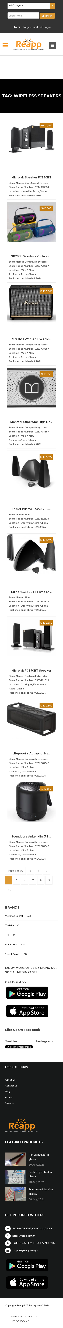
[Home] (25, 44)
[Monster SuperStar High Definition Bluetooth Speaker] (31, 388)
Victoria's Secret (14, 915)
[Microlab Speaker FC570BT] (31, 139)
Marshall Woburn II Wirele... (31, 339)
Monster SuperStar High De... (31, 422)
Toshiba (9, 925)
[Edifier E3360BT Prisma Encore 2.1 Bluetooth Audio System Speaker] (31, 554)
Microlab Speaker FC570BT (31, 177)
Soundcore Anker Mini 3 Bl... (31, 836)
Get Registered (28, 27)
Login (47, 27)
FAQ (7, 1091)
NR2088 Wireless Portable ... (31, 256)
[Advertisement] (31, 61)
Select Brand (12, 954)
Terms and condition (23, 1316)
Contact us (11, 1085)
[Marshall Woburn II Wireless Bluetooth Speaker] (31, 305)
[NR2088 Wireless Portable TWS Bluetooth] (31, 222)
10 (9, 889)
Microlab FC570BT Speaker (31, 670)
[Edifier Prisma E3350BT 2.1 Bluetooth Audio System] (31, 471)
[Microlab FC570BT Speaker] (31, 636)
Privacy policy (19, 1320)
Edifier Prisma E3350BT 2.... (31, 509)
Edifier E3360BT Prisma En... (31, 592)
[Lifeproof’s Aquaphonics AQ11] (31, 719)
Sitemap (9, 1103)
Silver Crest (11, 944)
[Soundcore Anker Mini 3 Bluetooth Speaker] (31, 802)
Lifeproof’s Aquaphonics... (31, 753)
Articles (9, 1097)
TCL (7, 934)
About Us (10, 1079)
